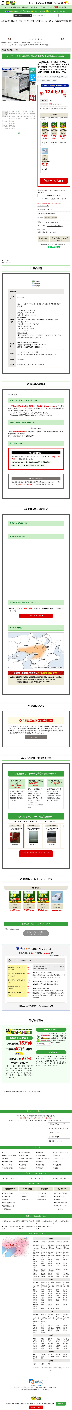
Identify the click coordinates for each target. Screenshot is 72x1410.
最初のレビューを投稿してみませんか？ (36, 933)
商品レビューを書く (43, 206)
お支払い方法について (56, 1124)
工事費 (56, 1168)
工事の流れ (24, 1196)
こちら (37, 415)
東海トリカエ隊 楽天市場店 (61, 1222)
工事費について (25, 1199)
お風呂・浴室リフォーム (62, 1178)
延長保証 (40, 1168)
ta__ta (13, 960)
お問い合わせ (42, 1199)
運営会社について (55, 1141)
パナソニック (53, 232)
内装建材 (23, 1168)
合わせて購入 (44, 143)
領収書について (8, 1209)
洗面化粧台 (41, 1161)
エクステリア (58, 1158)
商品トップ (9, 1403)
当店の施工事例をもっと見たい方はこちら (36, 853)
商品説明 (60, 1403)
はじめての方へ (42, 1193)
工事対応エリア (25, 1193)
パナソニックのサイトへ (54, 226)
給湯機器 (40, 1152)
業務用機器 (41, 1165)
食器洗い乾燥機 (7, 50)
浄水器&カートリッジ (44, 1158)
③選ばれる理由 (48, 1403)
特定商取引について (61, 1203)
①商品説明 (30, 1403)
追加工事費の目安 (36, 615)
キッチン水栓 (41, 1155)
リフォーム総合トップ (11, 1178)
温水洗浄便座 (24, 1161)
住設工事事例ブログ (26, 1221)
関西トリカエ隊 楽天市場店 (44, 1222)
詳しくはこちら (35, 737)
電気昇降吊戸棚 (8, 1168)
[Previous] (9, 39)
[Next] (62, 39)
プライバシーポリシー (61, 1206)
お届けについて (54, 1132)
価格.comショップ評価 (10, 1221)
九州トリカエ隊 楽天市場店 (10, 1227)
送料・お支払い (8, 1193)
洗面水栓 (6, 1158)
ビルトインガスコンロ (61, 1152)
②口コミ (38, 1403)
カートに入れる (55, 180)
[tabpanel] (43, 28)
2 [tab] (33, 39)
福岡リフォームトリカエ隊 (44, 1227)
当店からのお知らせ (61, 1193)
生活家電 (23, 1165)
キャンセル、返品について (58, 1128)
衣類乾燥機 (58, 1165)
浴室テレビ (58, 1161)
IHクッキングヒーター (9, 1155)
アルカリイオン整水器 (27, 1158)
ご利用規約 (58, 1199)
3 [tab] (36, 39)
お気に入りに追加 (44, 239)
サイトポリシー (59, 1209)
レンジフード (24, 1155)
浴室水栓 (57, 1155)
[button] (36, 1382)
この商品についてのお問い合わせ (60, 239)
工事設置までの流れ (47, 108)
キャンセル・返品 (61, 108)
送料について (18, 436)
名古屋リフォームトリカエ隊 (27, 1227)
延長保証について (8, 1206)
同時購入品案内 (19, 1403)
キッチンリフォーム (37, 1178)
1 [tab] (30, 39)
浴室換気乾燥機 (8, 1161)
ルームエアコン (8, 1165)
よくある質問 (53, 1137)
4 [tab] (39, 39)
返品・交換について (9, 1203)
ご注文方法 (6, 1196)
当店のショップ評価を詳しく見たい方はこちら (35, 1006)
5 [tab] (42, 39)
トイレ (5, 1152)
